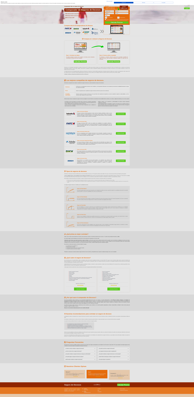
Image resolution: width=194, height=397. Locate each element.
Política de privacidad (109, 1)
